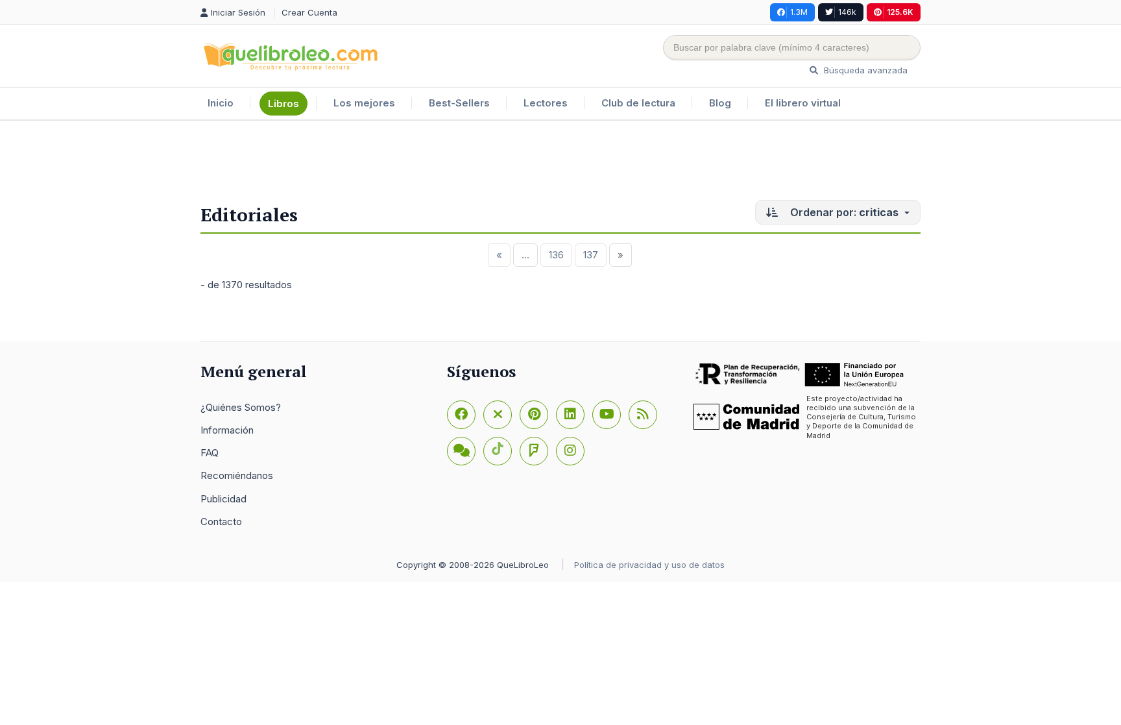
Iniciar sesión (239, 12)
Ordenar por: (843, 212)
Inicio (221, 103)
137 (590, 255)
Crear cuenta (309, 12)
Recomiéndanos (236, 475)
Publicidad (223, 499)
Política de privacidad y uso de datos (649, 564)
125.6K (900, 12)
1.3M (799, 12)
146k (847, 12)
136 (556, 255)
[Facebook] (461, 414)
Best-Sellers (459, 103)
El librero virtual (803, 103)
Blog (720, 103)
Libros (283, 103)
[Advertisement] (560, 163)
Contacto (221, 521)
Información (227, 430)
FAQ (209, 453)
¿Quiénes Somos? (240, 407)
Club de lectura (638, 103)
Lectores (546, 103)
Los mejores (364, 103)
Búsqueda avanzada (864, 70)
